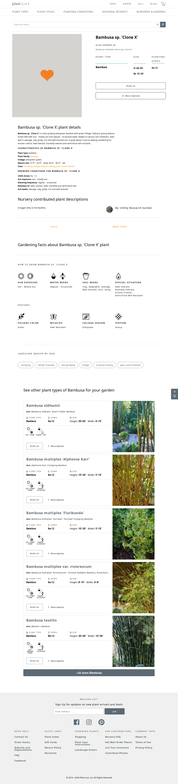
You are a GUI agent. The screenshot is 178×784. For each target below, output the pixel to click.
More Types (120, 227)
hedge (36, 166)
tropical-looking (48, 166)
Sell (141, 4)
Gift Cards (51, 742)
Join (115, 711)
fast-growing (68, 365)
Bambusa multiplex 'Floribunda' (55, 512)
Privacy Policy (143, 747)
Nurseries (51, 753)
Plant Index (52, 736)
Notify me (130, 86)
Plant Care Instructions (82, 743)
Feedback (20, 760)
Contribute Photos (116, 753)
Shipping (80, 736)
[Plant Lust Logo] (20, 4)
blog (154, 4)
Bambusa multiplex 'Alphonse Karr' (58, 459)
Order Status (22, 742)
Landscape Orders (86, 749)
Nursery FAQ (113, 736)
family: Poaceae (46, 365)
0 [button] (163, 3)
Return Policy (53, 747)
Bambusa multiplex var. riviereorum (59, 566)
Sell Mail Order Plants (118, 742)
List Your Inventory (117, 747)
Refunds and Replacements (23, 748)
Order (127, 4)
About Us (141, 736)
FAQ (16, 755)
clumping (28, 166)
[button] (157, 24)
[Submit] (163, 24)
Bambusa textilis (41, 620)
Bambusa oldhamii (43, 405)
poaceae (34, 156)
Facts (54, 227)
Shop (113, 4)
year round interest (65, 166)
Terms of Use (143, 742)
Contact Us (21, 736)
